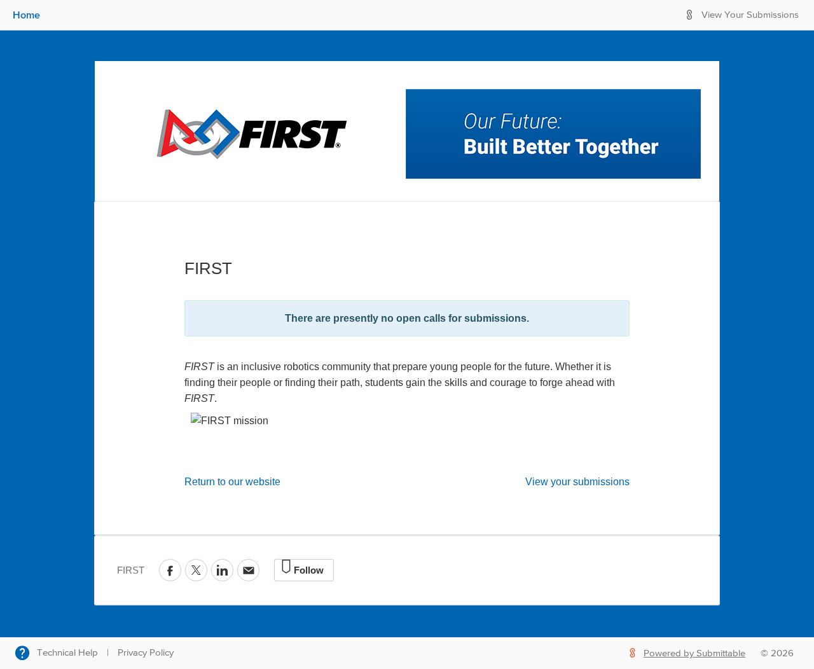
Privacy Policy (146, 653)
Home (26, 14)
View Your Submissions (750, 15)
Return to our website (232, 481)
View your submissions (577, 481)
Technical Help (67, 653)
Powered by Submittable (694, 653)
